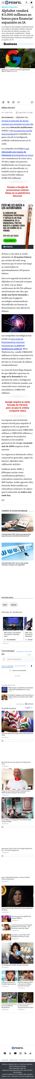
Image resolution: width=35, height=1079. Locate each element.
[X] (10, 1053)
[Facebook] (5, 1053)
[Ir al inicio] (13, 2)
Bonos (5, 604)
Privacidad (31, 1060)
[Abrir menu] (3, 2)
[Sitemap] (30, 1053)
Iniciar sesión (20, 651)
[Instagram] (20, 1053)
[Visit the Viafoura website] (29, 704)
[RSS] (25, 1053)
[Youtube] (15, 1053)
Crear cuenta (28, 651)
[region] (17, 677)
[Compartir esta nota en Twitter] (8, 102)
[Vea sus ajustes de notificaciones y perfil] (31, 2)
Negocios (13, 604)
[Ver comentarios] (32, 8)
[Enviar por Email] (18, 102)
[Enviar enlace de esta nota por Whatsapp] (13, 102)
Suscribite (10, 241)
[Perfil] (17, 1049)
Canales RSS (4, 1060)
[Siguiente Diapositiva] (32, 628)
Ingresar (26, 2)
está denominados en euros (17, 151)
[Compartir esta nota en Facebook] (3, 102)
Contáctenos (23, 1060)
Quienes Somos (13, 1060)
